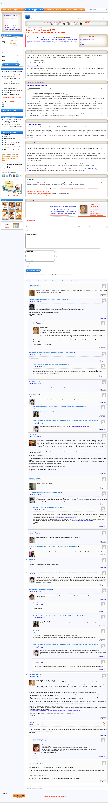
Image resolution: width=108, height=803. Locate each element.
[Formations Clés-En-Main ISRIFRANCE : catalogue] (16, 227)
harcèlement (92, 226)
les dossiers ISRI (8, 92)
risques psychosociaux (37, 18)
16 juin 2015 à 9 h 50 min (39, 509)
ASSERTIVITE (7, 134)
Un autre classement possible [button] (37, 82)
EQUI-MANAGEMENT (9, 144)
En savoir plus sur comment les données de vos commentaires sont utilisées (66, 277)
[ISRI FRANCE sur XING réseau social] (20, 175)
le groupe (17, 10)
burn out (73, 226)
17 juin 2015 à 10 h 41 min (39, 604)
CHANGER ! (6, 148)
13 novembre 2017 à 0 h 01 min (36, 763)
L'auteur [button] (32, 200)
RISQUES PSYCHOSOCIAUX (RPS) (12, 142)
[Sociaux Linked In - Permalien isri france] (17, 175)
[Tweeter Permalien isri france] (3, 175)
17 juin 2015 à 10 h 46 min (39, 617)
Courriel (31, 256)
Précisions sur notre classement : (87, 39)
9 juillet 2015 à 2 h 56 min (39, 323)
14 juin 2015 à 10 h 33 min (39, 366)
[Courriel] (81, 24)
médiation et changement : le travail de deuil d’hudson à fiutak (12, 121)
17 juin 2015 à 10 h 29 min (35, 591)
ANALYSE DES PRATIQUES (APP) (12, 146)
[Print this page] (78, 24)
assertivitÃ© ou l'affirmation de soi (12, 94)
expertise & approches (33, 10)
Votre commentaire (32, 234)
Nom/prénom (29, 251)
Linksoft (31, 722)
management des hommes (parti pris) (13, 90)
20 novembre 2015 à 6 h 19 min (40, 741)
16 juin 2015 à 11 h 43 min (35, 533)
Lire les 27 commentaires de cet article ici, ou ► (89, 18)
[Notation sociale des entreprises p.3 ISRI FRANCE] (19, 215)
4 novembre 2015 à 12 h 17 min (36, 724)
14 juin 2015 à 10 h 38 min (35, 383)
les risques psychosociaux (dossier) (34, 788)
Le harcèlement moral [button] (35, 121)
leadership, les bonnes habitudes (12, 74)
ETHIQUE (6, 140)
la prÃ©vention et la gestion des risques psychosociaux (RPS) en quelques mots (13, 83)
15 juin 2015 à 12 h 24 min (35, 436)
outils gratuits (78, 10)
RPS (106, 226)
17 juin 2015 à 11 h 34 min (39, 632)
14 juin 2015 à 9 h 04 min (35, 301)
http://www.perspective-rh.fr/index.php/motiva (79, 426)
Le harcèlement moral (84, 42)
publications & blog (52, 10)
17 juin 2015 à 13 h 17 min (39, 647)
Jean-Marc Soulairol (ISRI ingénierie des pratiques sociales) (48, 507)
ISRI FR (33, 226)
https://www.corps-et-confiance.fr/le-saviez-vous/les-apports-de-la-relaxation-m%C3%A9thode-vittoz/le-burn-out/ (54, 710)
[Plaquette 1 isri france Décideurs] (5, 206)
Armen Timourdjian (34, 394)
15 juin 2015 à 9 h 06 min (35, 396)
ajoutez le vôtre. (103, 18)
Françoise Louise (33, 285)
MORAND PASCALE (34, 674)
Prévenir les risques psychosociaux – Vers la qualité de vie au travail (51, 539)
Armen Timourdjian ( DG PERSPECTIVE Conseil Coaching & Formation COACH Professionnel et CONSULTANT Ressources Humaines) (64, 572)
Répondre (103, 295)
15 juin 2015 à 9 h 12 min (39, 408)
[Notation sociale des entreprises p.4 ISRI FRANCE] (5, 215)
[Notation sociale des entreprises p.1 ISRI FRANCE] (12, 215)
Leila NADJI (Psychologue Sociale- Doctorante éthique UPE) (44, 492)
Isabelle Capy (32, 532)
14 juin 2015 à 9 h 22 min (35, 354)
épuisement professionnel (84, 226)
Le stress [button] (32, 142)
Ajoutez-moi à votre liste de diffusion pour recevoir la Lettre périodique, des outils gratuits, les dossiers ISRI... (50, 274)
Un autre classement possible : (86, 41)
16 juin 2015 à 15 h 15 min (35, 561)
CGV (46, 795)
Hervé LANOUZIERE (34, 88)
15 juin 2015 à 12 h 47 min (35, 480)
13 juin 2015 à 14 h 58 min (35, 287)
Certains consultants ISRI (33, 183)
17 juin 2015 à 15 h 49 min (39, 662)
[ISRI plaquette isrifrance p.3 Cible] (19, 206)
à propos (6, 10)
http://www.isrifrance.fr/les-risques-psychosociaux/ (64, 517)
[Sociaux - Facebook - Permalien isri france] (10, 175)
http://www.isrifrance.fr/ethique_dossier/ (84, 520)
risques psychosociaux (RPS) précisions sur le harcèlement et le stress (67, 16)
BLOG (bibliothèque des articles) (11, 149)
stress (106, 227)
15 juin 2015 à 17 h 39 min (35, 494)
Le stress (82, 44)
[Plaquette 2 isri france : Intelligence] (12, 206)
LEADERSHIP (7, 136)
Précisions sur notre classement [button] (38, 52)
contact (66, 10)
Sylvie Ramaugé (37, 739)
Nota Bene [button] (32, 176)
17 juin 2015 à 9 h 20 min (35, 573)
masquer (96, 36)
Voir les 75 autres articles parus (10, 97)
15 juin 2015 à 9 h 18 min (39, 423)
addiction (69, 226)
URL (32, 260)
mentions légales (51, 795)
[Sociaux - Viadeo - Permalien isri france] (7, 176)
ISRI (34, 322)
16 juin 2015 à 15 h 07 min (35, 548)
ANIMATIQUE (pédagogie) (10, 138)
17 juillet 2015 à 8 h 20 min (35, 676)
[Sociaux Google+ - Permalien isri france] (13, 175)
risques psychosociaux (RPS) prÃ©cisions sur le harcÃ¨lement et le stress (12, 78)
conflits (77, 226)
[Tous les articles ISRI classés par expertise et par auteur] (66, 22)
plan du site (62, 795)
